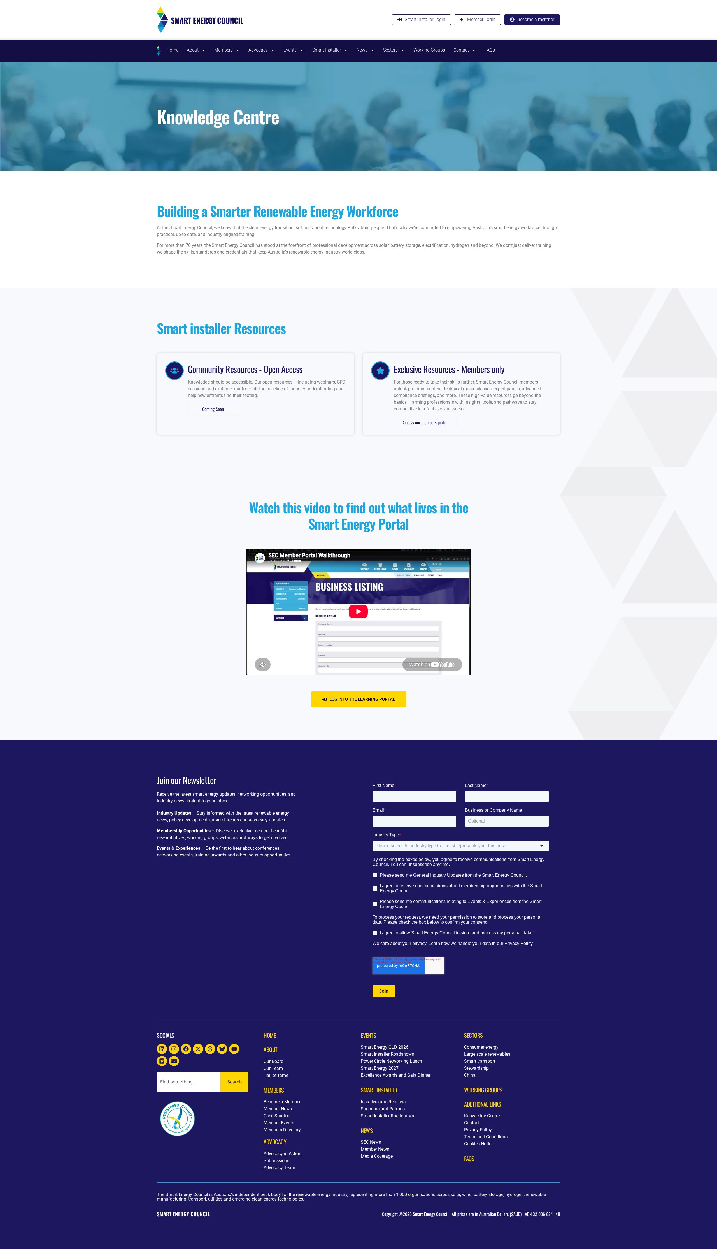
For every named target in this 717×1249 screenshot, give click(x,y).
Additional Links (482, 1104)
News (362, 50)
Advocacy (258, 50)
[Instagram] (174, 1049)
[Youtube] (234, 1049)
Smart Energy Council (183, 1214)
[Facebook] (186, 1049)
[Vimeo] (162, 1061)
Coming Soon (213, 409)
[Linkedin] (162, 1049)
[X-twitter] (198, 1049)
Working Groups (429, 50)
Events (290, 50)
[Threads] (210, 1049)
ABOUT (271, 1049)
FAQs (490, 50)
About (193, 50)
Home (172, 50)
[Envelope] (174, 1061)
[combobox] (188, 1082)
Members (223, 50)
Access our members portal (425, 422)
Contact (461, 50)
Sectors (390, 50)
